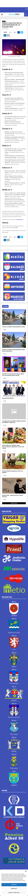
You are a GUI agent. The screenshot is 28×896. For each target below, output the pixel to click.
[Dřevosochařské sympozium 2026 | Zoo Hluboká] (14, 461)
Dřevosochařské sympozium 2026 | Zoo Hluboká (12, 471)
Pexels (13, 56)
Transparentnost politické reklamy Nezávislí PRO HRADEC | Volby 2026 (13, 421)
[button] (26, 871)
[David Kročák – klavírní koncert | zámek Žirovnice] (14, 486)
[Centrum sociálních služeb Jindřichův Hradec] (14, 317)
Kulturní (4, 21)
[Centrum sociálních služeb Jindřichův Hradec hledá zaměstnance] (14, 340)
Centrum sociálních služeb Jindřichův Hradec (13, 327)
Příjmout (14, 884)
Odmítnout (14, 888)
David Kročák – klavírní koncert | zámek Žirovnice (12, 496)
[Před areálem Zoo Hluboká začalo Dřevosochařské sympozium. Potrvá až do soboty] (14, 435)
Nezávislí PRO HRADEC (8, 398)
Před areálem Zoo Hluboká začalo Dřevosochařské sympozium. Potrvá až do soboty (13, 446)
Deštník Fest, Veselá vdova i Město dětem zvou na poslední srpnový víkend (13, 374)
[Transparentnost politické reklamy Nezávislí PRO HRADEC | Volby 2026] (14, 411)
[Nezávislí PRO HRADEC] (14, 388)
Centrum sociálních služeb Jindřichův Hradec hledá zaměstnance (13, 350)
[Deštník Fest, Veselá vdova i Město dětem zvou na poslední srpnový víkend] (14, 364)
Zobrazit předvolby (14, 892)
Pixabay (18, 56)
